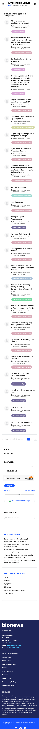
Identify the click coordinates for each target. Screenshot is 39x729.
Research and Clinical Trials (22, 196)
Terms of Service (8, 668)
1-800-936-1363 (13, 648)
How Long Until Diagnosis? (21, 234)
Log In (9, 486)
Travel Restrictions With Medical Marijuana (20, 374)
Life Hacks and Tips (19, 227)
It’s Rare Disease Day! (19, 187)
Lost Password (30, 490)
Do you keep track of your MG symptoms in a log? (22, 134)
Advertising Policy (9, 682)
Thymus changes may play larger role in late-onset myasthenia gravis (18, 556)
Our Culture (6, 661)
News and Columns (12, 535)
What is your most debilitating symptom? (20, 22)
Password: (9, 462)
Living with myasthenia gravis (14, 590)
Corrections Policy (9, 664)
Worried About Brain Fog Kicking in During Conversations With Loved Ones (21, 288)
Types (6, 577)
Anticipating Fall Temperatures (17, 218)
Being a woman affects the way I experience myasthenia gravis (16, 540)
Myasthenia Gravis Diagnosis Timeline (22, 340)
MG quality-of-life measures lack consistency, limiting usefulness (16, 551)
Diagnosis (7, 587)
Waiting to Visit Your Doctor (22, 422)
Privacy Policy (7, 671)
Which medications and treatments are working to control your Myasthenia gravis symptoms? (21, 41)
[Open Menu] (3, 4)
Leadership (6, 657)
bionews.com (14, 643)
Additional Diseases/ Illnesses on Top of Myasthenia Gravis (23, 307)
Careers (5, 675)
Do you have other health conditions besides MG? (21, 101)
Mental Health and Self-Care (22, 278)
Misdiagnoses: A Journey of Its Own (22, 250)
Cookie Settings (8, 685)
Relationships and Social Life (22, 300)
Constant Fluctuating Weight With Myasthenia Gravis (22, 324)
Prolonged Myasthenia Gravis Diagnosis (22, 357)
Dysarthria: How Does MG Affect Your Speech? (21, 150)
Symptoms (8, 584)
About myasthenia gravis (14, 573)
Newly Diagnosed (18, 32)
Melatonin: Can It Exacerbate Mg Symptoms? (22, 118)
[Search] (35, 4)
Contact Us (6, 678)
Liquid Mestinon (17, 202)
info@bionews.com (14, 645)
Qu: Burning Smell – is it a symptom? (21, 60)
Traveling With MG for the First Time (23, 391)
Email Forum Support (10, 654)
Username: (8, 453)
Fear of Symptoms (18, 407)
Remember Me (12, 471)
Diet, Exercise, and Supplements (23, 127)
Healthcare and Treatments (22, 53)
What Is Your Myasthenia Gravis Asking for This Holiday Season (22, 267)
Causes (7, 581)
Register (7, 490)
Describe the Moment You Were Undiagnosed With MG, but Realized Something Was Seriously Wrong (22, 169)
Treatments (8, 593)
